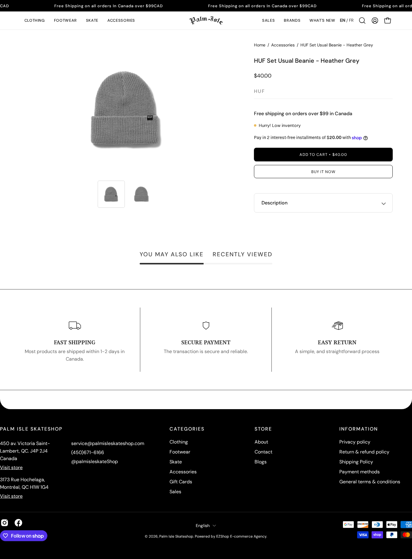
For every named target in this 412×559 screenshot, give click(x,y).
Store (263, 429)
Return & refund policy (364, 452)
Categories (187, 429)
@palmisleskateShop (94, 461)
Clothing (179, 442)
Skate (176, 462)
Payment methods (359, 472)
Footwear (180, 452)
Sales (175, 491)
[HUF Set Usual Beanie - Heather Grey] (111, 194)
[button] (34, 20)
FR (351, 20)
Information (358, 429)
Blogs (261, 462)
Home (259, 45)
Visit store (11, 467)
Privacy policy (354, 442)
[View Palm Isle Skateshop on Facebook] (18, 522)
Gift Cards (181, 481)
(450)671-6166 (87, 452)
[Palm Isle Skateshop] (206, 20)
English (203, 525)
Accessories (283, 45)
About (261, 442)
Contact (263, 452)
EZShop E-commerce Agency (241, 536)
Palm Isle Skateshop (176, 536)
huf (259, 91)
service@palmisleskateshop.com (107, 443)
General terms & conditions (369, 481)
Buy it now (323, 171)
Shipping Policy (356, 462)
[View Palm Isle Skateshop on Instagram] (4, 522)
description (274, 203)
